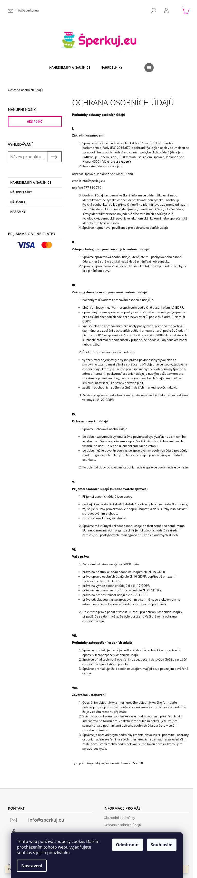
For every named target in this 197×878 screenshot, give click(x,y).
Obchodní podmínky (119, 817)
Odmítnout (127, 845)
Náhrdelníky (21, 192)
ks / (34, 121)
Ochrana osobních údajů (122, 824)
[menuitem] (69, 67)
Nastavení (31, 866)
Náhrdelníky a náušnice (30, 182)
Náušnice (18, 202)
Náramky (17, 212)
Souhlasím (162, 845)
